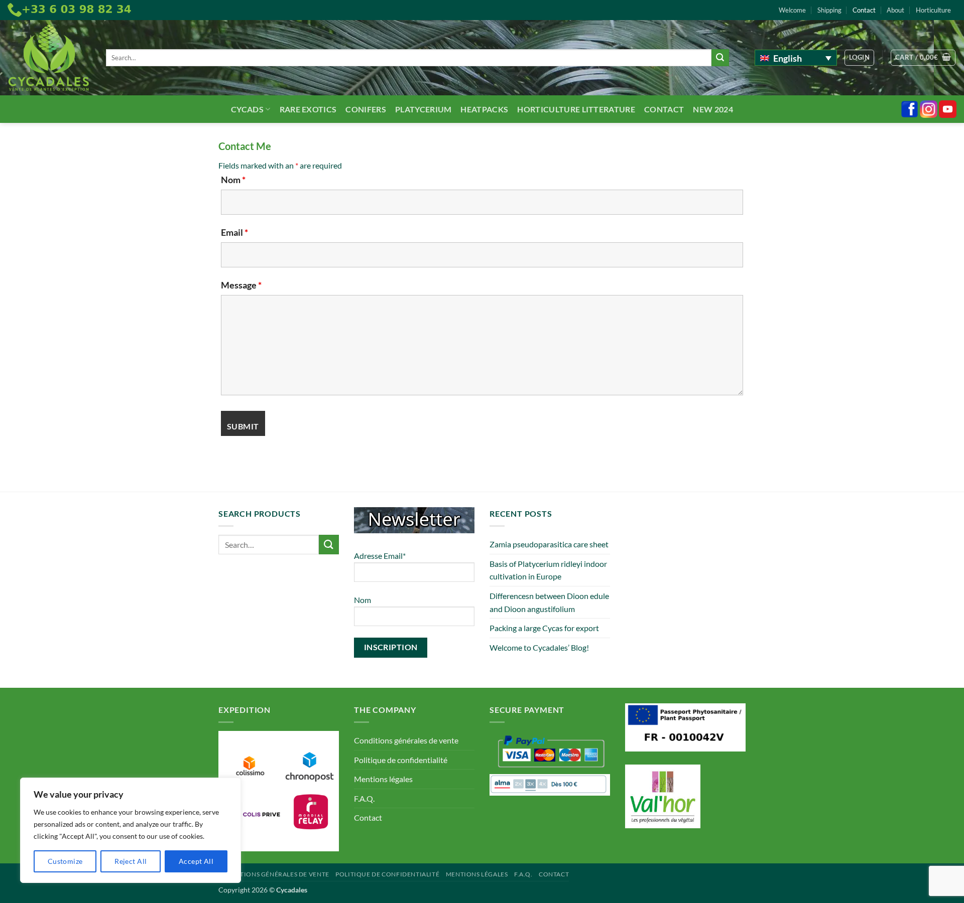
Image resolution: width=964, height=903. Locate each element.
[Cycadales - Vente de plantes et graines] (49, 58)
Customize (65, 861)
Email (234, 232)
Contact (864, 10)
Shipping (829, 10)
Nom (233, 180)
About (895, 10)
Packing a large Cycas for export (544, 628)
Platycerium (423, 109)
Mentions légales (383, 779)
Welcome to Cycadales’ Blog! (539, 647)
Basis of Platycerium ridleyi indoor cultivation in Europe (548, 570)
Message (241, 285)
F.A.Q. (364, 798)
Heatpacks (484, 109)
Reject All (130, 861)
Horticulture (933, 10)
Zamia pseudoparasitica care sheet (549, 544)
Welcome (792, 10)
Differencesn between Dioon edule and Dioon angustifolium (549, 602)
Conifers (365, 109)
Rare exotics (308, 109)
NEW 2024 (713, 109)
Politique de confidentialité (400, 760)
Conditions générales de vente (406, 740)
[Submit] (720, 57)
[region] (130, 830)
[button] (859, 58)
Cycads (247, 109)
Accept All (196, 861)
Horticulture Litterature (576, 109)
